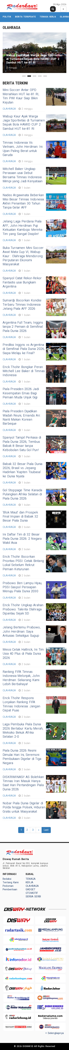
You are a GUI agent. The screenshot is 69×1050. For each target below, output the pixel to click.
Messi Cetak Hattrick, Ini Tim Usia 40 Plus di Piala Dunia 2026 (23, 653)
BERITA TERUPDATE (25, 16)
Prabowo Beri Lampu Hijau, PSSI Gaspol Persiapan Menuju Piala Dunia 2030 (22, 587)
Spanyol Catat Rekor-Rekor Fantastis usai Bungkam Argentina (22, 282)
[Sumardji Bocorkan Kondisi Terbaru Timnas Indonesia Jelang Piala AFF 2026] (56, 307)
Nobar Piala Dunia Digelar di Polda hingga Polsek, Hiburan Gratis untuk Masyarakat (24, 807)
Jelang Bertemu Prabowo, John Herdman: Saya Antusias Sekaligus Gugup (22, 631)
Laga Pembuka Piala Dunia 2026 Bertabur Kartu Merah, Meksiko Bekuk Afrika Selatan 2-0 (23, 730)
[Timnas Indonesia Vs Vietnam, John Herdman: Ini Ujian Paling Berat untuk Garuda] (56, 149)
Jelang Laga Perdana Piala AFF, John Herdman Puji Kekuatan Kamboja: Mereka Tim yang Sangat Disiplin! (22, 227)
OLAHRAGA (32, 886)
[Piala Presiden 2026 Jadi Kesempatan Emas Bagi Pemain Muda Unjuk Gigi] (56, 396)
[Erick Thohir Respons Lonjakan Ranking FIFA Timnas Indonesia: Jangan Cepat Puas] (56, 705)
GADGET (30, 889)
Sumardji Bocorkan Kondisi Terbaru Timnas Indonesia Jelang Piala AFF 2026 (22, 304)
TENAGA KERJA (48, 16)
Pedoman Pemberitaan (10, 887)
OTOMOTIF (32, 893)
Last (46, 830)
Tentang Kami (11, 882)
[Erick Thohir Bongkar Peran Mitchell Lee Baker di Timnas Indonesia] (56, 374)
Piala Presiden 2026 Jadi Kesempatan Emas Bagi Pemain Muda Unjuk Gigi (21, 393)
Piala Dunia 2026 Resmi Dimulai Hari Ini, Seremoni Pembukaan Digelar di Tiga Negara (22, 756)
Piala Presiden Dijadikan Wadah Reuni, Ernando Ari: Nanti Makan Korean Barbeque (21, 417)
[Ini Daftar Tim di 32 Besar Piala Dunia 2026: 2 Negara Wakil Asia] (56, 541)
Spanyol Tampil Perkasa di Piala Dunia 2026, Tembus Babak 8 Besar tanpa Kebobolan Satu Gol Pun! (22, 443)
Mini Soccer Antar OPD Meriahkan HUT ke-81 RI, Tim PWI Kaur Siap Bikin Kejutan (21, 96)
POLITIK (7, 16)
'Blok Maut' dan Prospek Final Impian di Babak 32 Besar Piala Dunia (20, 516)
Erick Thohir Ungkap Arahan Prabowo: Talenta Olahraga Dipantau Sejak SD (23, 609)
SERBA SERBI (33, 896)
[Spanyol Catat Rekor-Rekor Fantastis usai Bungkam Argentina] (56, 285)
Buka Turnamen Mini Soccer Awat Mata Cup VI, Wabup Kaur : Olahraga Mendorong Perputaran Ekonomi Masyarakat (23, 256)
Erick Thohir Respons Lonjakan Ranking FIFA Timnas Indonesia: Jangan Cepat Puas (21, 704)
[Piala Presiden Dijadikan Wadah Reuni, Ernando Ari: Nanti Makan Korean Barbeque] (56, 418)
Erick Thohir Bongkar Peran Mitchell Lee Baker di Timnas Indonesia (24, 371)
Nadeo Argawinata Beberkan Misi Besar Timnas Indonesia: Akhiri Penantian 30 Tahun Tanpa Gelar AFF (24, 201)
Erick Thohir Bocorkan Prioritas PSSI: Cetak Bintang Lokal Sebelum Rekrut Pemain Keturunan (23, 562)
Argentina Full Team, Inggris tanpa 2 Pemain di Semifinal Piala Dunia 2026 (23, 326)
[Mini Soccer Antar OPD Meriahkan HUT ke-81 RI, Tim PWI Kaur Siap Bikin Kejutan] (56, 97)
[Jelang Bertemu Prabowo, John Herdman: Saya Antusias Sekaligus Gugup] (56, 634)
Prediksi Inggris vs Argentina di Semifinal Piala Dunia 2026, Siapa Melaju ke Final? (24, 349)
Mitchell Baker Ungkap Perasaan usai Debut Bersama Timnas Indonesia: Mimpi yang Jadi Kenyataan (22, 175)
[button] (24, 76)
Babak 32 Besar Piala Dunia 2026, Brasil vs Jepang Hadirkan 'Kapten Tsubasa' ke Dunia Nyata (22, 470)
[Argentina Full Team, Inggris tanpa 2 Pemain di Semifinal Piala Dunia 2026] (56, 329)
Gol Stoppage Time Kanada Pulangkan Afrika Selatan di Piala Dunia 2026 (22, 494)
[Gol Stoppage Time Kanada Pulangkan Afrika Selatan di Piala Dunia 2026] (56, 497)
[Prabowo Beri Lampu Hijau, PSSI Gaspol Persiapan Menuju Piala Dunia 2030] (56, 590)
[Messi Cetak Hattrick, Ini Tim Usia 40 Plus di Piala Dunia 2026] (56, 656)
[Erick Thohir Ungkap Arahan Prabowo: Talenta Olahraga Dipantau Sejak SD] (56, 612)
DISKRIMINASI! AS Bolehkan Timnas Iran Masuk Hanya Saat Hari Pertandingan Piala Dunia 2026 (23, 783)
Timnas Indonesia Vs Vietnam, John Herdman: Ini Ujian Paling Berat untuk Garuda (23, 148)
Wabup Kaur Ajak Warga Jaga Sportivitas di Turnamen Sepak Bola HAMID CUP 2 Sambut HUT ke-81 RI (24, 122)
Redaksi (7, 879)
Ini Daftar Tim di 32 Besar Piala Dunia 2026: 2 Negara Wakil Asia (22, 538)
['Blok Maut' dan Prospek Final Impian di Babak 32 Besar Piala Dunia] (56, 519)
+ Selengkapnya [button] (54, 1033)
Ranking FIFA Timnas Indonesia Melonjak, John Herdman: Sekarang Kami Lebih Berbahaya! (21, 678)
